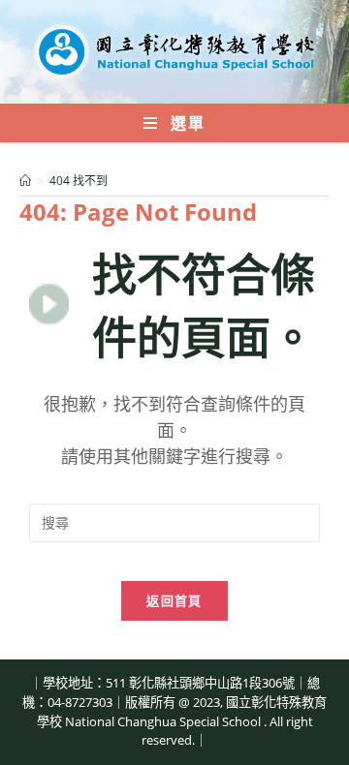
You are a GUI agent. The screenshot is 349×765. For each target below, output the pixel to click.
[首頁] (25, 180)
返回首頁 (174, 600)
